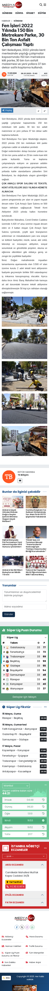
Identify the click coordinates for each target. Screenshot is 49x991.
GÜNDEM (7, 13)
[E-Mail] (20, 480)
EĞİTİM (42, 13)
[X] (22, 927)
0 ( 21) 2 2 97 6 (17, 886)
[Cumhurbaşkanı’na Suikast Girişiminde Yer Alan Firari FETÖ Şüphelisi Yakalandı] (36, 502)
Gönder (8, 614)
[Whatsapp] (32, 927)
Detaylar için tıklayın (24, 697)
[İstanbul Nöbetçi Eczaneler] (45, 848)
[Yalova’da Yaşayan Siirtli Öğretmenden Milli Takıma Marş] (36, 562)
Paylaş (8, 110)
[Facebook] (17, 927)
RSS (7, 977)
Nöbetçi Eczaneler (7, 938)
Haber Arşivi (35, 962)
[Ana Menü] (45, 4)
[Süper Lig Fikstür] (45, 706)
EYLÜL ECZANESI (14, 895)
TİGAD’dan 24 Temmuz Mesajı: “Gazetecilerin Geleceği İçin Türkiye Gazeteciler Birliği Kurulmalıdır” (36, 546)
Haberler (6, 21)
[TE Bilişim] (8, 476)
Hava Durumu (36, 936)
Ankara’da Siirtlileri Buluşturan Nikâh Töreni (12, 572)
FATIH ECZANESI (14, 902)
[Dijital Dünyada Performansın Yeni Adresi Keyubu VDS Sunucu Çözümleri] (12, 532)
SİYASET (30, 13)
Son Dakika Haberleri (9, 964)
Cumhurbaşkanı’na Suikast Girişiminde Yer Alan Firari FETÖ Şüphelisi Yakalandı (36, 513)
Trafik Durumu (36, 946)
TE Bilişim (23, 474)
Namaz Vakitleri (13, 946)
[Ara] (40, 4)
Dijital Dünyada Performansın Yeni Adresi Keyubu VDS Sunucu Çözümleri (12, 543)
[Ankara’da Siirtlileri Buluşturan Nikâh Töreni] (12, 562)
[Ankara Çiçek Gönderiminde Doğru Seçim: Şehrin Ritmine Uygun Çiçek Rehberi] (12, 502)
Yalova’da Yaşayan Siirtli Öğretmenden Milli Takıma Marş (36, 572)
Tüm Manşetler (36, 952)
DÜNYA (19, 13)
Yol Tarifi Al (15, 882)
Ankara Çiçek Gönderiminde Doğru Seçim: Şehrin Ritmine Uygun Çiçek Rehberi (10, 516)
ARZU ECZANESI (14, 864)
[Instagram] (27, 927)
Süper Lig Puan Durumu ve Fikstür (11, 954)
